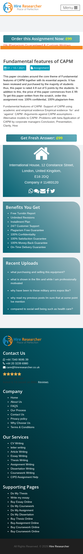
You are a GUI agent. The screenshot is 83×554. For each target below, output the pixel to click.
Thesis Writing (19, 460)
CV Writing (17, 443)
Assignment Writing (22, 464)
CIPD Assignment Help (24, 477)
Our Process (18, 410)
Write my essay (20, 497)
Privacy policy (19, 418)
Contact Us (17, 414)
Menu (68, 7)
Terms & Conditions (22, 427)
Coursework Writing (23, 472)
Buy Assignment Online (25, 522)
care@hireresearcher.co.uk (23, 367)
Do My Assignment (22, 510)
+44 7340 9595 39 (16, 359)
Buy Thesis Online (22, 518)
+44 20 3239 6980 (17, 363)
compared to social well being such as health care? (42, 308)
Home (14, 397)
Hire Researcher (59, 546)
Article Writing (19, 451)
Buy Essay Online (21, 501)
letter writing (18, 447)
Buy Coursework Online (25, 527)
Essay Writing (19, 455)
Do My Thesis (19, 493)
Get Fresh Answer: (42, 138)
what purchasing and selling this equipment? (38, 272)
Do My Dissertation (22, 514)
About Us (16, 401)
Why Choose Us (20, 422)
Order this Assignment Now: (41, 38)
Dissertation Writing (22, 468)
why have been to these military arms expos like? (41, 290)
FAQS (14, 406)
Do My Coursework (22, 506)
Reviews (43, 382)
